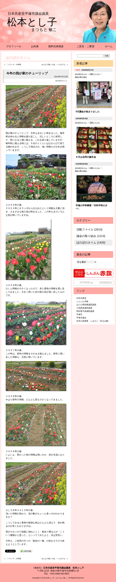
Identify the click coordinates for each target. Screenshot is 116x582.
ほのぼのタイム (61, 81)
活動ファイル (95, 74)
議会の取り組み (81, 77)
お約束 (35, 46)
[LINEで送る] (26, 551)
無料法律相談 (56, 46)
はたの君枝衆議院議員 (86, 304)
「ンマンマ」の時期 (13, 65)
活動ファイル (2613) (89, 229)
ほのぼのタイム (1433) (90, 242)
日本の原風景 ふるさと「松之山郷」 (93, 321)
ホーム (108, 46)
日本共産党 (81, 298)
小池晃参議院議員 (84, 308)
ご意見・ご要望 (85, 46)
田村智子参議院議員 (85, 311)
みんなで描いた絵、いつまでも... (53, 65)
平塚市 (79, 314)
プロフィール (13, 46)
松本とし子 (32, 22)
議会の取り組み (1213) (90, 236)
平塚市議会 (81, 318)
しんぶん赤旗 (82, 301)
